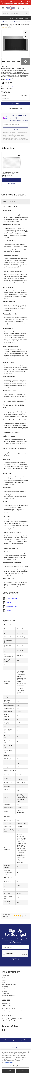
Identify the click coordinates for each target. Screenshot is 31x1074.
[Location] (19, 8)
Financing (5, 987)
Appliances (4, 21)
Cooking (11, 21)
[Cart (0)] (28, 8)
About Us (4, 991)
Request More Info (16, 108)
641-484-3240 (10, 1009)
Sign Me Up (15, 959)
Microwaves (17, 21)
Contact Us (5, 993)
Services (4, 989)
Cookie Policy (9, 1062)
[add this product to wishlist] (26, 36)
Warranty (9, 610)
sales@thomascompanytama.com (17, 1011)
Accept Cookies (22, 1070)
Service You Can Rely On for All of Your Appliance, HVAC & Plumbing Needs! (15, 2)
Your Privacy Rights (15, 1065)
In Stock (4, 982)
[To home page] (11, 8)
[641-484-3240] (23, 8)
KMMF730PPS (9, 88)
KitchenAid (10, 87)
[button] (3, 8)
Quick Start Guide (11, 606)
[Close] (29, 1052)
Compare (13, 183)
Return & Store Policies (9, 995)
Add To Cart (15, 103)
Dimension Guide (11, 598)
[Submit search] (27, 13)
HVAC (3, 978)
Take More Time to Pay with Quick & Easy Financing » (15, 18)
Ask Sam (15, 129)
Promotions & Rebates (9, 984)
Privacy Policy (15, 1047)
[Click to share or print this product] (26, 32)
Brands (4, 980)
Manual (8, 602)
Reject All (8, 1070)
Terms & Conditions (15, 1045)
